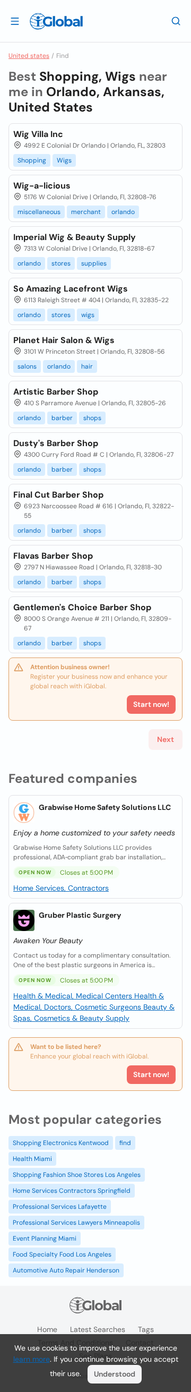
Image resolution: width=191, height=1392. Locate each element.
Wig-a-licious (42, 185)
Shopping (32, 160)
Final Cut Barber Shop (58, 494)
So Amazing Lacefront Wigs (70, 288)
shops (92, 418)
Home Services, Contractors (61, 888)
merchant (86, 212)
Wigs (64, 160)
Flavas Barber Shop (53, 555)
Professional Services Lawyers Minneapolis (76, 1222)
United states (28, 56)
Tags (146, 1329)
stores (61, 263)
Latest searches (97, 1329)
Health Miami (32, 1159)
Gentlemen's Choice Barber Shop (82, 607)
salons (27, 366)
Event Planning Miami (44, 1238)
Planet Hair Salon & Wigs (64, 340)
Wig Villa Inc (38, 134)
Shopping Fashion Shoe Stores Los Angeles (77, 1175)
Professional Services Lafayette (60, 1206)
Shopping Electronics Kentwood (61, 1143)
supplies (94, 263)
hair (87, 366)
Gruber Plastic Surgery (80, 915)
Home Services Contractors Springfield (72, 1190)
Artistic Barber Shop (55, 391)
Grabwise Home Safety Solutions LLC (105, 807)
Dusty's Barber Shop (55, 443)
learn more (31, 1359)
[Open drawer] (14, 20)
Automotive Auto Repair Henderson (66, 1270)
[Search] (176, 20)
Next (165, 739)
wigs (87, 315)
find (125, 1143)
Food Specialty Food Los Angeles (62, 1254)
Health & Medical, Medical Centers (73, 996)
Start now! (151, 1074)
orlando (123, 212)
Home (47, 1329)
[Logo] (56, 21)
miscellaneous (39, 212)
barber (62, 418)
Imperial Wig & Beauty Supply (74, 237)
